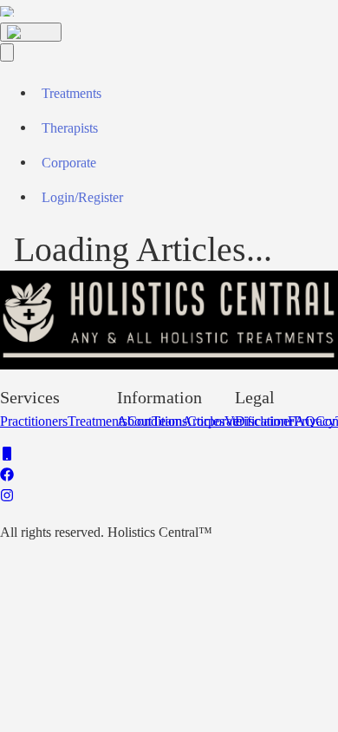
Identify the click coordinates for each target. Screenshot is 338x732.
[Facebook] (7, 476)
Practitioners (34, 421)
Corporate (69, 162)
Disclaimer (264, 421)
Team (167, 421)
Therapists (70, 128)
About (134, 421)
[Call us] (7, 455)
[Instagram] (7, 497)
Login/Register (82, 197)
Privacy (314, 421)
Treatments (71, 93)
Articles (203, 421)
